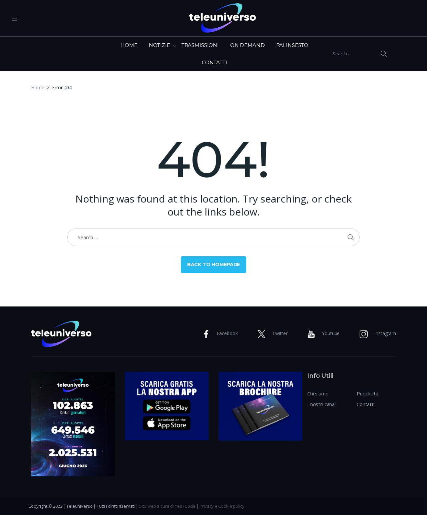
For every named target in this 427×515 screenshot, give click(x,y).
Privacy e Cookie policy (222, 506)
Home (37, 87)
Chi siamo (318, 393)
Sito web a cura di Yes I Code (167, 506)
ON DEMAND (247, 45)
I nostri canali (322, 404)
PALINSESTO (292, 45)
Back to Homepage (213, 264)
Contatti (366, 404)
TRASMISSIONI (200, 45)
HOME (128, 45)
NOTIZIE (159, 45)
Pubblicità (367, 393)
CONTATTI (214, 62)
